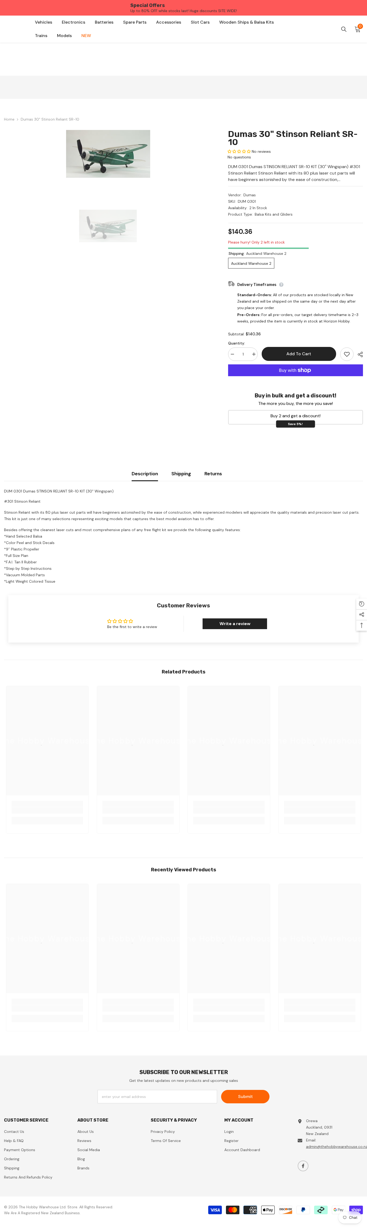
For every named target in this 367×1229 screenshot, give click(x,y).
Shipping (181, 473)
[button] (239, 151)
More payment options (295, 379)
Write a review (235, 623)
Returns (213, 473)
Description (145, 473)
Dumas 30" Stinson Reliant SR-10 (293, 138)
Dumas (249, 195)
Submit (245, 1096)
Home (9, 119)
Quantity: (236, 343)
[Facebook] (303, 1166)
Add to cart (297, 354)
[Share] (358, 354)
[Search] (344, 29)
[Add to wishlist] (347, 354)
